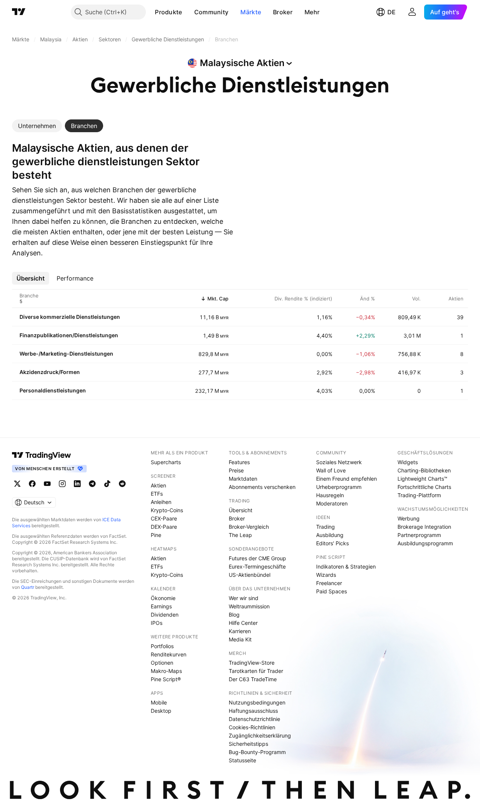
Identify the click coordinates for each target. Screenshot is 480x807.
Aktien (158, 485)
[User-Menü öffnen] (412, 12)
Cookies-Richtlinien (252, 727)
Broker (282, 12)
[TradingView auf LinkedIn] (77, 483)
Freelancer (329, 583)
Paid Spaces (331, 591)
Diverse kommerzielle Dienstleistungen (70, 317)
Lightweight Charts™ (422, 478)
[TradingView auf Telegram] (92, 483)
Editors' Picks (332, 543)
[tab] (37, 125)
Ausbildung (330, 535)
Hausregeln (330, 495)
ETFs (157, 493)
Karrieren (240, 631)
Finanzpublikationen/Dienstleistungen (69, 335)
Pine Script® (166, 679)
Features (239, 462)
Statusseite (242, 760)
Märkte (250, 12)
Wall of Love (331, 470)
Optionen (162, 662)
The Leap (240, 535)
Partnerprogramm (419, 535)
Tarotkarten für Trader (256, 671)
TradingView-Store (251, 662)
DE (391, 12)
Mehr (312, 12)
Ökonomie (163, 598)
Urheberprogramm (339, 487)
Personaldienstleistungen (53, 390)
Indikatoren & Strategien (346, 566)
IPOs (156, 623)
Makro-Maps (166, 671)
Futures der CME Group (257, 558)
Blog (234, 614)
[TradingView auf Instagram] (62, 483)
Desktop (161, 710)
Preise (236, 470)
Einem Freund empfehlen (346, 478)
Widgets (408, 462)
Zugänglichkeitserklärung (260, 735)
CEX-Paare (164, 518)
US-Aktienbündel (249, 575)
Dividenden (164, 614)
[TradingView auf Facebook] (32, 483)
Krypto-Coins (167, 510)
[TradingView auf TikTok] (107, 483)
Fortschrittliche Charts (424, 487)
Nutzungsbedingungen (257, 702)
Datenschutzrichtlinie (254, 719)
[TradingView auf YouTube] (47, 483)
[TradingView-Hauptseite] (41, 455)
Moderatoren (332, 503)
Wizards (326, 575)
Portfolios (162, 646)
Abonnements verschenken (262, 487)
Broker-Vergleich (249, 526)
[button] (187, 12)
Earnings (161, 606)
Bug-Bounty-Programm (257, 752)
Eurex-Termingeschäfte (257, 566)
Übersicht (240, 510)
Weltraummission (249, 606)
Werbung (409, 518)
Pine (156, 535)
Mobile (159, 702)
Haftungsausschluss (253, 710)
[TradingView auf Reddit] (122, 483)
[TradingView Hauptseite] (19, 12)
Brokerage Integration (424, 526)
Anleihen (161, 502)
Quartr (27, 587)
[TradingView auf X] (17, 483)
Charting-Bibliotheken (424, 470)
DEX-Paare (164, 526)
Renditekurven (168, 654)
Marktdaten (243, 478)
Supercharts (166, 462)
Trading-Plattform (419, 495)
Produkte (168, 12)
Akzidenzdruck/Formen (50, 372)
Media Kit (240, 639)
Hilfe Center (243, 623)
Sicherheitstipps (248, 744)
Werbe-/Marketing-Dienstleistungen (66, 353)
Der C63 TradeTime (253, 679)
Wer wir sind (243, 598)
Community (211, 12)
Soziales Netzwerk (339, 462)
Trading (325, 526)
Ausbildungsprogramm (425, 543)
